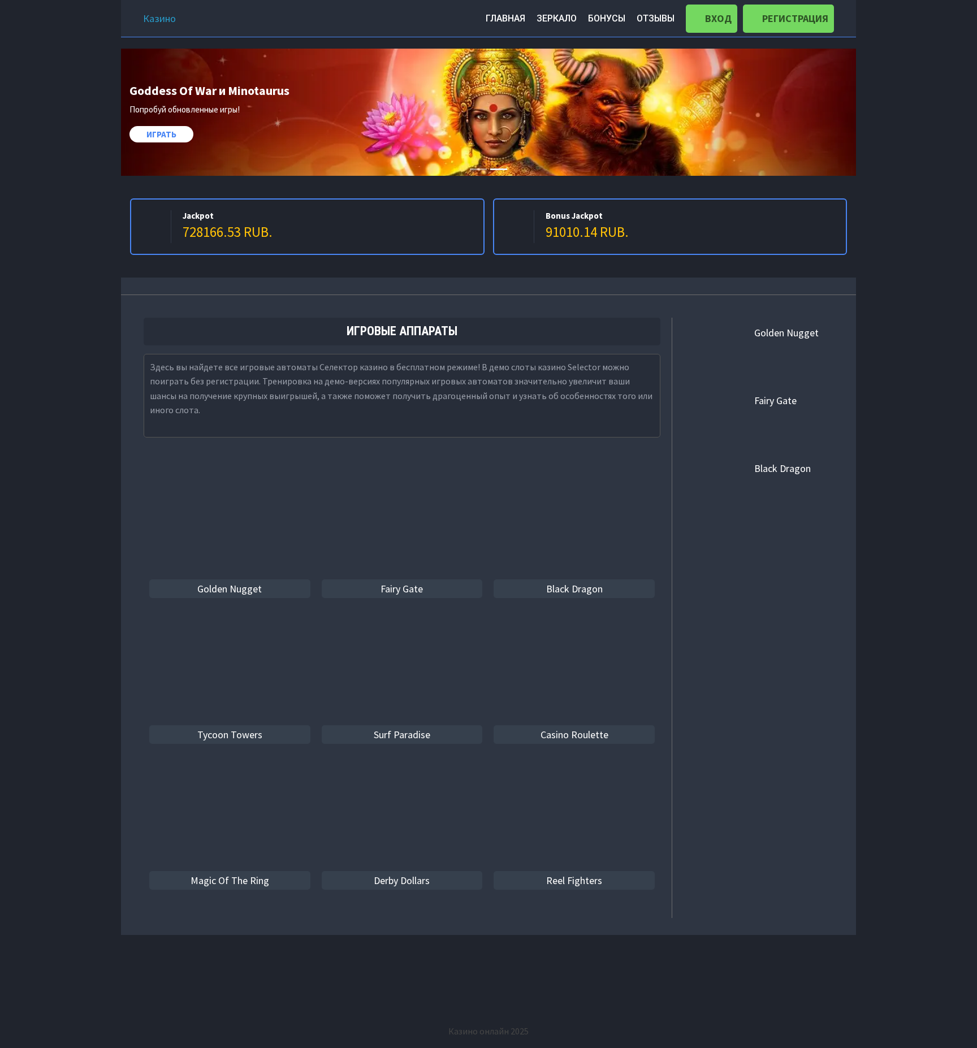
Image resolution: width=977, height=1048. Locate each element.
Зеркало (557, 18)
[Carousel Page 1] (478, 169)
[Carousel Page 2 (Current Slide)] (498, 169)
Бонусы (606, 18)
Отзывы (656, 18)
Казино (159, 18)
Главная (505, 18)
